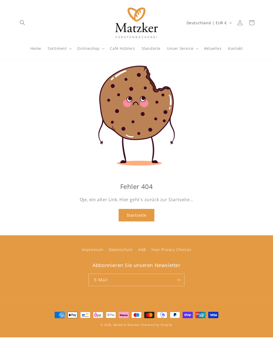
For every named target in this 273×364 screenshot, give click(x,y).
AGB (142, 249)
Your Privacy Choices (171, 249)
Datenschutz (121, 249)
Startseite (136, 215)
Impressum (92, 249)
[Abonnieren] (178, 280)
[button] (22, 23)
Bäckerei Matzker (126, 325)
